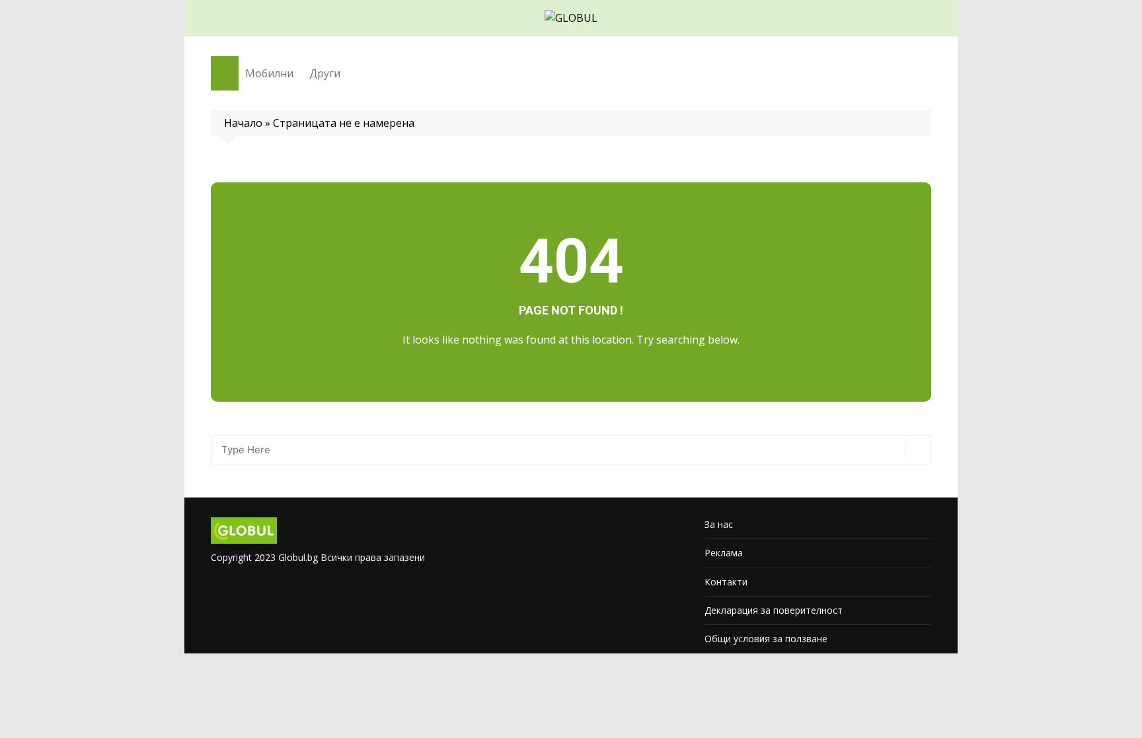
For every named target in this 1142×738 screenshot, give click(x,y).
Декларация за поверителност (773, 610)
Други (324, 73)
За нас (718, 524)
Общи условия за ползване (765, 638)
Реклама (723, 552)
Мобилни (269, 73)
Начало (243, 123)
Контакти (725, 581)
